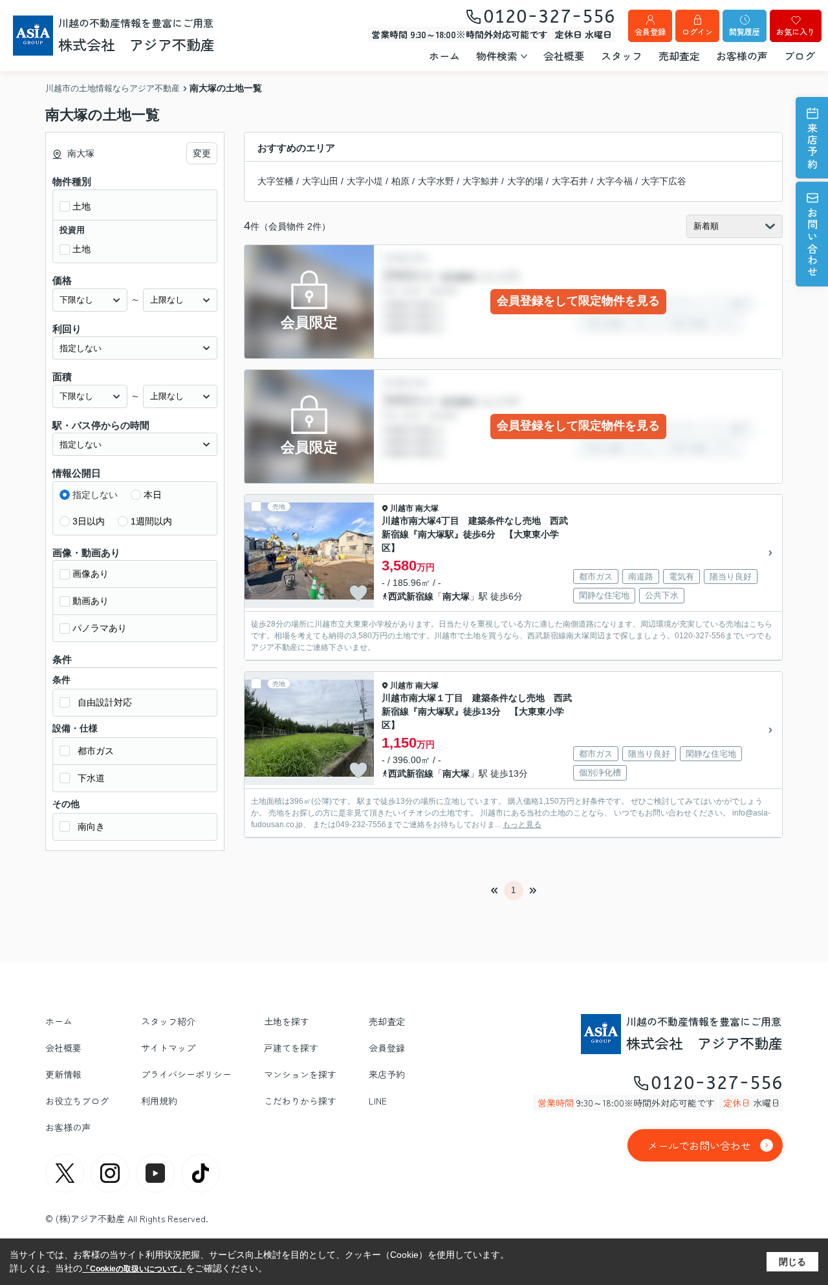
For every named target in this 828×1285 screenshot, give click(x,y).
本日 (153, 495)
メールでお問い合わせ (699, 1145)
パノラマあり (99, 628)
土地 (81, 206)
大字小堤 (365, 181)
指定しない (95, 495)
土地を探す (286, 1021)
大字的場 (525, 181)
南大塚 (427, 508)
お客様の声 (742, 55)
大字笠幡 (275, 181)
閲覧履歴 (744, 31)
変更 (202, 153)
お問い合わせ (812, 243)
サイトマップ (168, 1047)
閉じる (792, 1261)
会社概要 (564, 55)
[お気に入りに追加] (358, 593)
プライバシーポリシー (186, 1074)
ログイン (697, 31)
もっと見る (522, 824)
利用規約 (159, 1100)
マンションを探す (300, 1074)
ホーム (444, 55)
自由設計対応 (105, 702)
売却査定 (679, 55)
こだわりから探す (300, 1100)
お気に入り (795, 31)
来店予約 (812, 146)
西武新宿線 (410, 596)
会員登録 (650, 31)
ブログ (799, 55)
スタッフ (621, 55)
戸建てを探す (291, 1047)
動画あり (90, 601)
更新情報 (63, 1074)
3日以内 (88, 521)
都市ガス (96, 751)
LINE (378, 1100)
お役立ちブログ (77, 1100)
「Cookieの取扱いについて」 (134, 1268)
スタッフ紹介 (168, 1021)
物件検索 (497, 55)
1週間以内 (151, 521)
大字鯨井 (481, 181)
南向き (91, 826)
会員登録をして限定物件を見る (578, 300)
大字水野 (436, 181)
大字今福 (614, 181)
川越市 (401, 508)
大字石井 (570, 181)
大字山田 (320, 181)
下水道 (91, 778)
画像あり (90, 573)
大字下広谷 (663, 181)
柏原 (400, 181)
